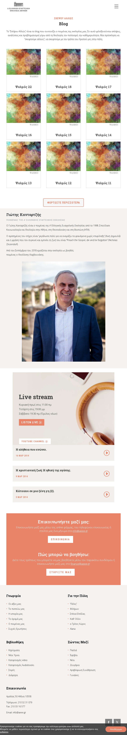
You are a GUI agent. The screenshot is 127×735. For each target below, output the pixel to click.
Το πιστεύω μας (16, 608)
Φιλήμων (74, 608)
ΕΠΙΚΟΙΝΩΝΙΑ (60, 539)
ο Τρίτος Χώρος (78, 623)
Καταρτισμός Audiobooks (21, 665)
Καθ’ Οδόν (75, 618)
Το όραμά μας (16, 618)
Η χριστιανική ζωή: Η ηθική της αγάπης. (43, 470)
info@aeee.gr (80, 531)
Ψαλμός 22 (23, 87)
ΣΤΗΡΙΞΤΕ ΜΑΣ (60, 572)
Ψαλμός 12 (63, 183)
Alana (72, 628)
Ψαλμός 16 (24, 135)
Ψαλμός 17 (103, 87)
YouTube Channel (33, 441)
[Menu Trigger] (116, 6)
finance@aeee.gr (80, 564)
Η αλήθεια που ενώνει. (31, 449)
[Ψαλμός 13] (24, 156)
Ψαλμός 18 (63, 87)
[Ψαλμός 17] (103, 60)
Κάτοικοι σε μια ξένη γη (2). (35, 491)
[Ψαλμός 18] (63, 60)
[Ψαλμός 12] (63, 156)
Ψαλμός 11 (103, 183)
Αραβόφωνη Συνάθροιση (82, 670)
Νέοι (72, 660)
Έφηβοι (74, 655)
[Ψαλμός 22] (24, 60)
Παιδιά (73, 650)
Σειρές (12, 670)
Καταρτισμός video (18, 660)
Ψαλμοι (34, 76)
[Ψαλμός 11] (103, 156)
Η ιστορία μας (16, 613)
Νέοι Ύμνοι (14, 655)
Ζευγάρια (74, 665)
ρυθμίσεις (4, 732)
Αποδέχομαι (116, 729)
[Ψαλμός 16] (24, 108)
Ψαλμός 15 (63, 135)
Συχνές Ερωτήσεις (18, 628)
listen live (29, 422)
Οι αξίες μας (15, 603)
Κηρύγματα (14, 650)
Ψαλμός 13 (23, 183)
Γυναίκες (74, 675)
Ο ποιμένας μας (16, 623)
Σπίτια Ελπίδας (77, 613)
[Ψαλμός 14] (103, 108)
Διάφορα (13, 675)
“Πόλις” (73, 603)
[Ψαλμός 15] (63, 108)
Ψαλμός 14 (103, 135)
